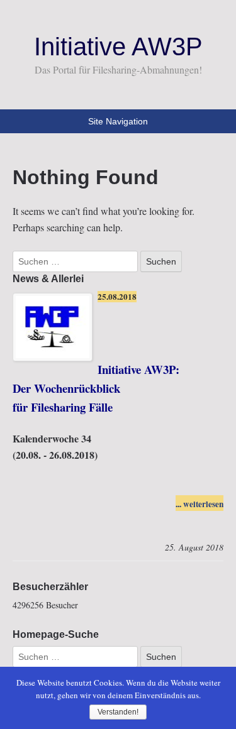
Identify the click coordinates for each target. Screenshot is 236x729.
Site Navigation (118, 121)
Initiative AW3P (118, 46)
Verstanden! (118, 712)
